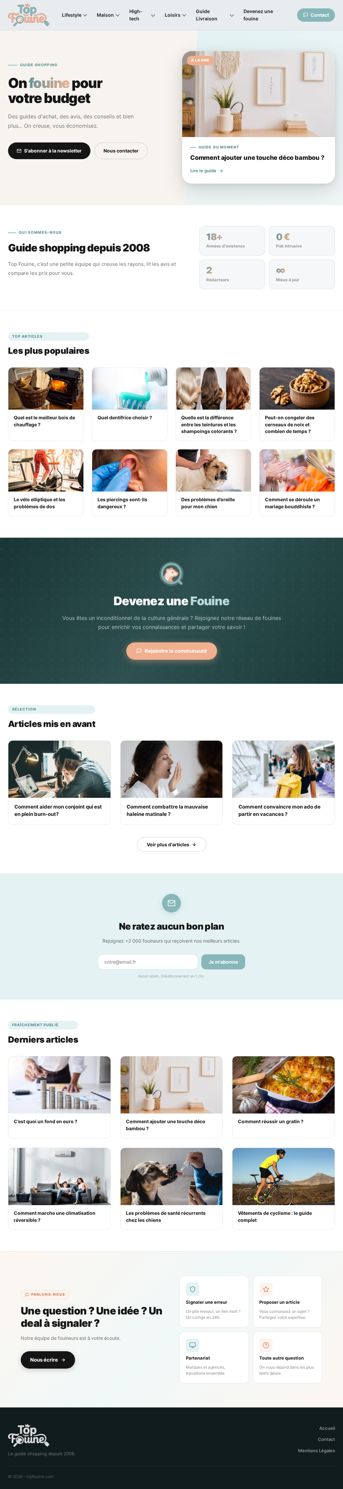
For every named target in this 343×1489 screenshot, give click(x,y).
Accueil (327, 1428)
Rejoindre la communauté (176, 651)
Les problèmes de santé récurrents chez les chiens (166, 1216)
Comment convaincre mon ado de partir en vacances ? (279, 810)
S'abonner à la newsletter (53, 150)
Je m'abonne (223, 962)
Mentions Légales (316, 1450)
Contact (326, 1439)
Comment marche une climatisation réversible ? (54, 1216)
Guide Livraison (206, 14)
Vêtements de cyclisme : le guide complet (275, 1216)
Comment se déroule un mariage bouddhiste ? (292, 503)
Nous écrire (44, 1360)
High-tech (135, 14)
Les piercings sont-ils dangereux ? (122, 503)
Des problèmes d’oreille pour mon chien (208, 503)
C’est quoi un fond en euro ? (45, 1121)
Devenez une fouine (258, 14)
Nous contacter (121, 150)
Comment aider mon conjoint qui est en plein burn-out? (58, 810)
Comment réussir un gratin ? (270, 1121)
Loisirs (173, 15)
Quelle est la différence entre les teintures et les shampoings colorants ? (209, 424)
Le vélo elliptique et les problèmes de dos (39, 503)
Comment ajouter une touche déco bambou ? (165, 1125)
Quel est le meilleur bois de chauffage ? (44, 421)
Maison (105, 15)
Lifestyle (71, 15)
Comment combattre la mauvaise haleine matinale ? (167, 810)
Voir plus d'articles (168, 844)
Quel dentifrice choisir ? (124, 417)
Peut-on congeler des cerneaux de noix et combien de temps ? (290, 424)
